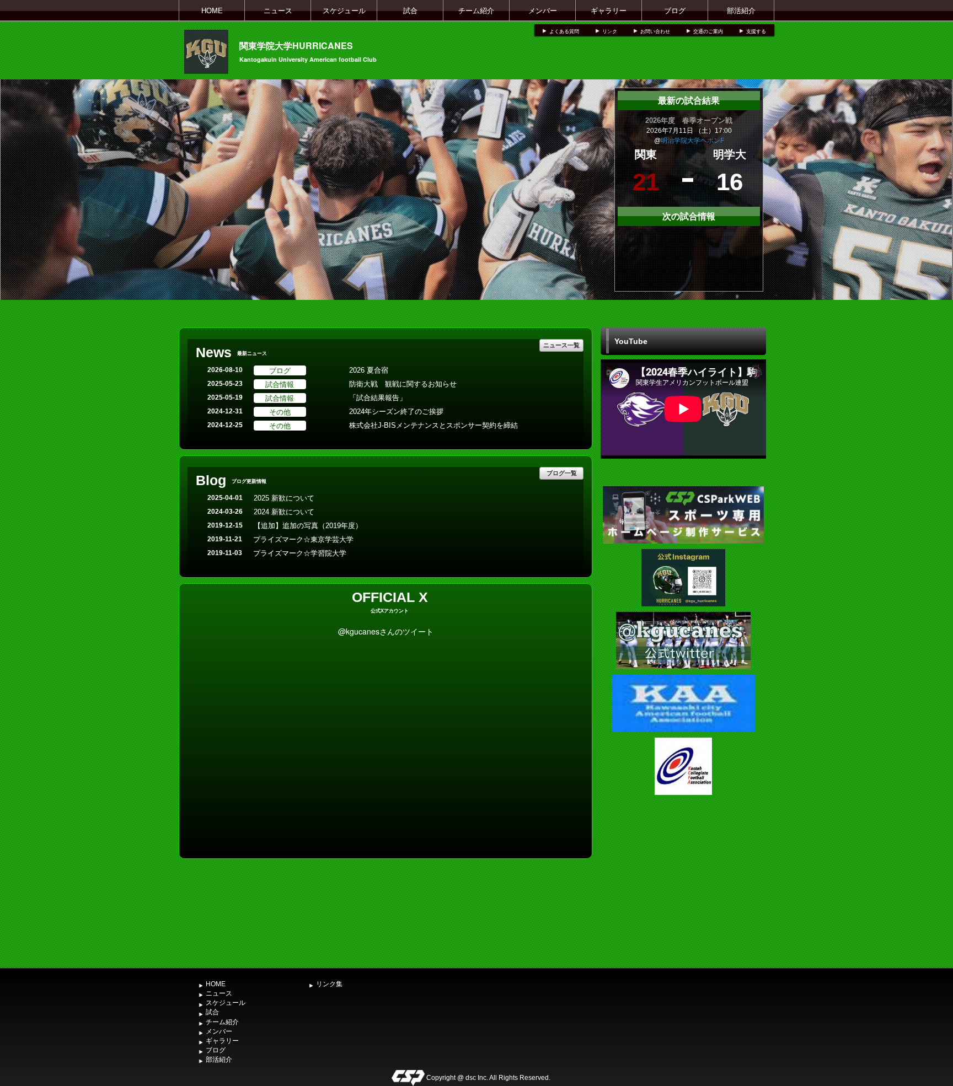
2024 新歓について (284, 512)
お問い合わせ (655, 31)
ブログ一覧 (562, 473)
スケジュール (344, 11)
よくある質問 (564, 31)
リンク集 (329, 984)
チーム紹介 (476, 11)
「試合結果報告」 (377, 398)
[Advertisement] (683, 880)
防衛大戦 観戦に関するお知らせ (403, 384)
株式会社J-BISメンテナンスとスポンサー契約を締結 (433, 425)
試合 (410, 11)
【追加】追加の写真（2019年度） (308, 526)
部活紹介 (741, 11)
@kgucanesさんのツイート (385, 631)
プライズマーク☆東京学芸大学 (303, 539)
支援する (756, 31)
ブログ (675, 11)
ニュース (278, 11)
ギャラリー (609, 11)
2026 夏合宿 (368, 370)
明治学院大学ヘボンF (692, 140)
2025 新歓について (284, 498)
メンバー (542, 11)
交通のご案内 (708, 31)
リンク (609, 31)
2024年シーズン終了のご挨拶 (396, 411)
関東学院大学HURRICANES (296, 45)
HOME (212, 11)
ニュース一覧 (561, 345)
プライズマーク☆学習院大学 (299, 553)
